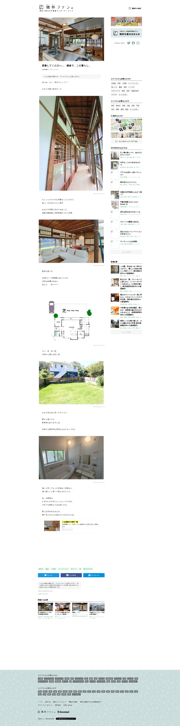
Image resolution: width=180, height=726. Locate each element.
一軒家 (53, 569)
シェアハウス (79, 678)
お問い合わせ (67, 705)
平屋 (119, 83)
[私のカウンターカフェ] (114, 135)
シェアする (72, 575)
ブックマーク (95, 575)
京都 (123, 105)
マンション (118, 678)
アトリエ (124, 681)
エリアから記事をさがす (47, 688)
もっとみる (126, 252)
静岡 (122, 109)
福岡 (117, 109)
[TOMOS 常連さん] (122, 135)
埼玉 (112, 109)
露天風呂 (57, 681)
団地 (123, 91)
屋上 (86, 681)
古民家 (113, 83)
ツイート (50, 575)
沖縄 (69, 694)
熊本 (54, 694)
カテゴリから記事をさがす (48, 675)
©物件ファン (41, 719)
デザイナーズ (115, 91)
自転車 (51, 681)
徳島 (49, 694)
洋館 (125, 87)
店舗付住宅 (135, 91)
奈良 (131, 691)
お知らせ (48, 702)
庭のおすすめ (88, 569)
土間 (124, 678)
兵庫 (133, 105)
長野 (103, 691)
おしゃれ (130, 678)
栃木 (80, 691)
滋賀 (126, 691)
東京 (112, 105)
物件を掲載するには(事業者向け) (90, 702)
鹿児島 (64, 694)
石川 (122, 691)
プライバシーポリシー (45, 705)
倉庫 (95, 678)
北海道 (65, 691)
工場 (119, 681)
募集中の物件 (73, 702)
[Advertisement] (71, 646)
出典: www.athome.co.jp (99, 193)
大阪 (128, 105)
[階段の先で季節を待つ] (130, 135)
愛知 (126, 109)
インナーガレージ (78, 681)
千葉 (137, 105)
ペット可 (131, 87)
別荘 (128, 91)
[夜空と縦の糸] (138, 135)
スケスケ (114, 94)
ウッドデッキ (101, 681)
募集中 (136, 8)
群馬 (75, 691)
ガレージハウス (43, 681)
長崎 (58, 694)
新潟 (98, 691)
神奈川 (41, 569)
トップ (40, 702)
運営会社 (58, 705)
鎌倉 (47, 569)
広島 (44, 694)
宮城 (70, 691)
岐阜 (117, 691)
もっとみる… (123, 94)
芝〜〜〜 (74, 569)
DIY (72, 678)
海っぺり (114, 87)
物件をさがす (118, 116)
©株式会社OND (49, 719)
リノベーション (63, 569)
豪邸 (120, 87)
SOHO (113, 681)
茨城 (84, 691)
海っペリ (65, 681)
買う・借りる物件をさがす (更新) (126, 141)
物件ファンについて (59, 702)
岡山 (40, 694)
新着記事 (114, 261)
